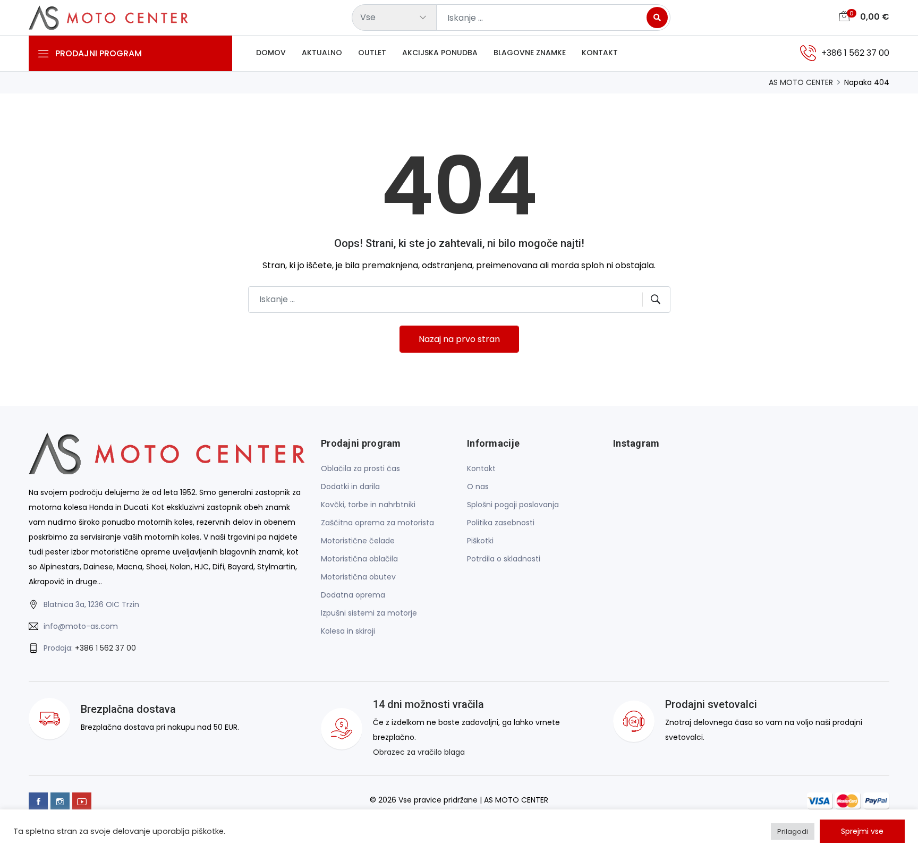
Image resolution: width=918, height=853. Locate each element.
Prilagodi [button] (792, 831)
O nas (478, 486)
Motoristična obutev (358, 576)
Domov (271, 52)
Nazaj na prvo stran (459, 339)
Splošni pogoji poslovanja (513, 504)
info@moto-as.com (81, 626)
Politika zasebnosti (500, 522)
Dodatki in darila (350, 486)
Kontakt (600, 52)
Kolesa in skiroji (348, 631)
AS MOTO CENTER (801, 82)
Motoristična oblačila (359, 558)
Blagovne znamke (530, 52)
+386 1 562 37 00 (105, 648)
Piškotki (480, 540)
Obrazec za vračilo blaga (419, 752)
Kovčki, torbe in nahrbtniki (368, 504)
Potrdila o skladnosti (503, 558)
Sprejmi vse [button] (862, 831)
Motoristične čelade (358, 540)
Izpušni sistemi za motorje (369, 613)
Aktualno (322, 52)
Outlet (372, 52)
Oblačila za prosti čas (360, 468)
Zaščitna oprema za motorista (377, 522)
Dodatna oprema (353, 595)
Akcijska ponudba (440, 52)
